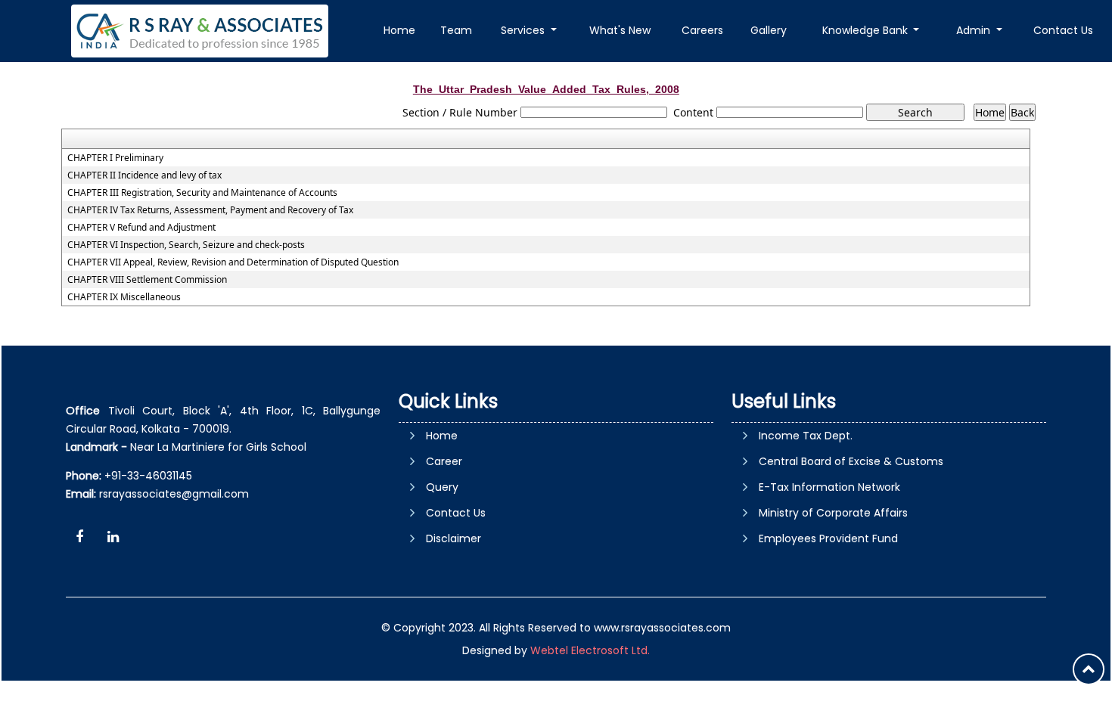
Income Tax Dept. (806, 435)
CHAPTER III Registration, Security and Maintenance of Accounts (202, 193)
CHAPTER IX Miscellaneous (124, 297)
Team (456, 30)
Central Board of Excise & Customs (851, 461)
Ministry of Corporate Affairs (833, 512)
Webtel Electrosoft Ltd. (590, 650)
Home (399, 30)
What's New (620, 30)
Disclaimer (453, 538)
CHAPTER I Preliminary (115, 158)
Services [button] (524, 30)
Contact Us (1063, 30)
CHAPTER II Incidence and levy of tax (144, 175)
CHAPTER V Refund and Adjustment (141, 228)
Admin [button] (974, 30)
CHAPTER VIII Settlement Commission (147, 280)
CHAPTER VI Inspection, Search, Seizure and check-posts (186, 245)
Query (442, 487)
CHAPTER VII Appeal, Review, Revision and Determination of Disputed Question (233, 262)
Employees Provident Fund (828, 538)
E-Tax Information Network (829, 487)
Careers (702, 30)
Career (444, 461)
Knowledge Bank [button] (866, 30)
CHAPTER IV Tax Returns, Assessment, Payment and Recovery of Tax (210, 210)
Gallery (768, 30)
